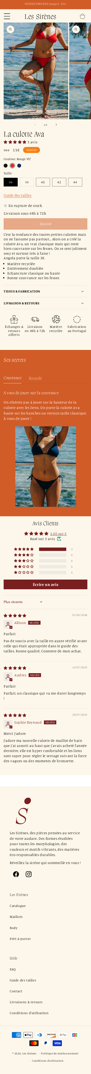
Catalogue (18, 906)
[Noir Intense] (6, 166)
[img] (15, 615)
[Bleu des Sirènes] (19, 166)
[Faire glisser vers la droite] (56, 124)
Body (13, 928)
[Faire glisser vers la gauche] (35, 124)
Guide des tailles (18, 195)
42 (59, 182)
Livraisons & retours (26, 1002)
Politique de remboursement (59, 1053)
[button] (7, 16)
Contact (16, 991)
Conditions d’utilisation (48, 1060)
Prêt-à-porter (20, 939)
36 (13, 183)
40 (43, 182)
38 (29, 183)
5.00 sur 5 (58, 533)
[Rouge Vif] (12, 166)
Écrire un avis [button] (45, 584)
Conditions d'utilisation (29, 1013)
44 (75, 182)
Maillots (16, 916)
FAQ (13, 969)
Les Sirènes (29, 1053)
